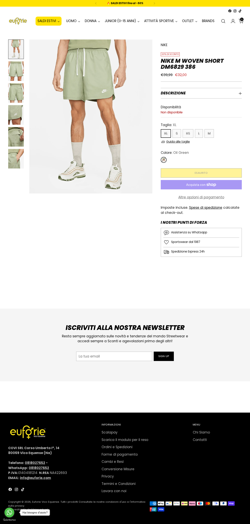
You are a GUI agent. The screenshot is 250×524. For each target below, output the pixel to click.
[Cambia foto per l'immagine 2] (16, 71)
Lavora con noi (114, 491)
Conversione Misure (118, 469)
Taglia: (168, 125)
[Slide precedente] (229, 295)
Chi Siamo (201, 432)
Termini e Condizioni (119, 483)
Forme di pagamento (120, 454)
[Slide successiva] (238, 295)
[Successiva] (154, 3)
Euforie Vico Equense (45, 502)
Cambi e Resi (113, 461)
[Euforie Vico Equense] (18, 21)
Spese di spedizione (205, 207)
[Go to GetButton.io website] (9, 520)
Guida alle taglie (178, 142)
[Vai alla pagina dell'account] (231, 21)
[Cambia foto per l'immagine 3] (16, 93)
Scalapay (110, 432)
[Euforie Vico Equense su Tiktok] (240, 11)
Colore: (175, 152)
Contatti (200, 439)
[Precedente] (96, 3)
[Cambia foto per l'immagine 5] (16, 137)
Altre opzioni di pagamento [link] (201, 197)
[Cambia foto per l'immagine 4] (16, 115)
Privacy (108, 476)
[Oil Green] (164, 160)
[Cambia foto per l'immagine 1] (16, 49)
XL (166, 133)
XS (188, 133)
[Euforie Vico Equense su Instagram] (235, 11)
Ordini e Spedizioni (117, 447)
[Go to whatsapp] (9, 512)
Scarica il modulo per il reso (125, 439)
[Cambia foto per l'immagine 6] (16, 158)
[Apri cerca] (223, 21)
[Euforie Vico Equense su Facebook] (230, 11)
